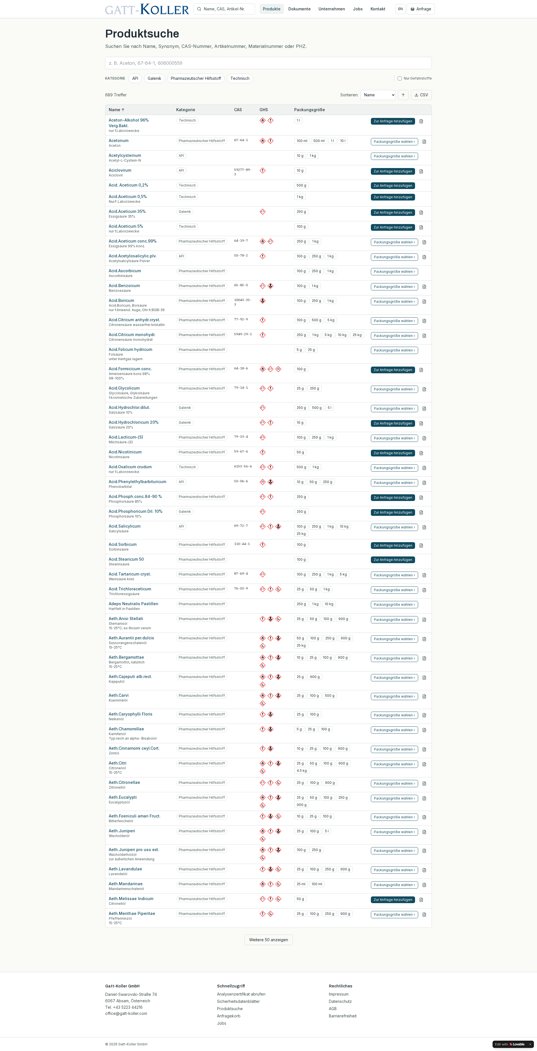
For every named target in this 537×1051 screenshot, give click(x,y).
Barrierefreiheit (343, 1015)
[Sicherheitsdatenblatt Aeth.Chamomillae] (424, 730)
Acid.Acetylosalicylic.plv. (133, 255)
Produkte (272, 8)
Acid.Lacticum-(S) (126, 437)
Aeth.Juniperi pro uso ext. (134, 849)
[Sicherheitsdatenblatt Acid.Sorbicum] (421, 545)
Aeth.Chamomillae (126, 728)
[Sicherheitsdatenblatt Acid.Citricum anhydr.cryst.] (424, 321)
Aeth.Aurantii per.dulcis (131, 637)
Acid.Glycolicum (124, 388)
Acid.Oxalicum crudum (130, 466)
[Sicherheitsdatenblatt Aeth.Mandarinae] (424, 885)
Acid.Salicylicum (124, 526)
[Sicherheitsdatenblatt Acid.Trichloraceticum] (424, 590)
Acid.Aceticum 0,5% (128, 196)
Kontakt (378, 8)
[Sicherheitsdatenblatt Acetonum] (424, 142)
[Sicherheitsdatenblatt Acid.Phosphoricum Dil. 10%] (421, 512)
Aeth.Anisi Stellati (126, 618)
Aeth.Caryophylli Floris (130, 714)
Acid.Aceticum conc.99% (133, 241)
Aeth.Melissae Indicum (131, 898)
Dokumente (299, 8)
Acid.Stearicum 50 (126, 559)
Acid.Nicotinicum (125, 451)
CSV (424, 94)
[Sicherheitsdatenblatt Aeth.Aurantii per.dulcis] (424, 639)
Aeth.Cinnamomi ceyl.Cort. (134, 748)
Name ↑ (117, 109)
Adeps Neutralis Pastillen (133, 603)
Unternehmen (332, 8)
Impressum (338, 994)
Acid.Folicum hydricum (130, 349)
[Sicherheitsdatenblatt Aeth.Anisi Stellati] (424, 620)
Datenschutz (340, 1001)
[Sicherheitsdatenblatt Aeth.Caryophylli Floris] (424, 715)
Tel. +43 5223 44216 (124, 1007)
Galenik (154, 78)
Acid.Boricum (121, 300)
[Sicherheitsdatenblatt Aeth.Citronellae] (424, 783)
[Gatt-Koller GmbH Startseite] (147, 9)
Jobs (358, 8)
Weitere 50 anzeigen (268, 939)
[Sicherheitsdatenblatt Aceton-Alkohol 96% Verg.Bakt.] (421, 121)
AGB (333, 1008)
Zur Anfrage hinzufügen (393, 121)
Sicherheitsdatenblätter (238, 1001)
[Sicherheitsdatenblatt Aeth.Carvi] (424, 696)
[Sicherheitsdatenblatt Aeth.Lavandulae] (424, 870)
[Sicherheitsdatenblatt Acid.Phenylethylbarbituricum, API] (424, 483)
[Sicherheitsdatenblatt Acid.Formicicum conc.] (421, 370)
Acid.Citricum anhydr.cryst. (134, 319)
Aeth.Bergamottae (126, 657)
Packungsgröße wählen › (394, 141)
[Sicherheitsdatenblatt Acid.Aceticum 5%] (421, 227)
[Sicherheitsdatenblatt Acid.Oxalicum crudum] (424, 468)
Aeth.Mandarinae (126, 883)
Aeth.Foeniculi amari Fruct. (135, 816)
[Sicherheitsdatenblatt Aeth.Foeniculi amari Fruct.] (424, 817)
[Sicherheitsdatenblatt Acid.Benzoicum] (424, 287)
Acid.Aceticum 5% (126, 226)
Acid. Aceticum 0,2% (128, 185)
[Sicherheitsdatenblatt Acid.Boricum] (424, 302)
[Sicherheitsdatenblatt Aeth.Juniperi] (424, 832)
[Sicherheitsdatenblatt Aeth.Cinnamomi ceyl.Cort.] (424, 749)
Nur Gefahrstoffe (418, 78)
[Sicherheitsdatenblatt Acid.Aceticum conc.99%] (424, 242)
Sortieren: (349, 94)
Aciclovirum (120, 170)
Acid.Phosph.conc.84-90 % (135, 496)
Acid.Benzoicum (124, 285)
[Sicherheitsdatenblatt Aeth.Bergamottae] (424, 658)
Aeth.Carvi (119, 695)
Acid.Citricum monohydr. (132, 334)
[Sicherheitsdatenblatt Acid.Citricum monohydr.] (424, 336)
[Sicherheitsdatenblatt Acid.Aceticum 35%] (421, 212)
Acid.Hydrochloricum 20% (134, 422)
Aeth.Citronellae (124, 782)
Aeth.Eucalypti (123, 797)
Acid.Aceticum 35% (127, 211)
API (135, 78)
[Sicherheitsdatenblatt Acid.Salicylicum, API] (424, 527)
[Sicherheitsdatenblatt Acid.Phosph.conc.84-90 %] (421, 498)
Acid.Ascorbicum (125, 270)
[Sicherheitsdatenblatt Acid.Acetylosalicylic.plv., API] (424, 257)
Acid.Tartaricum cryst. (130, 574)
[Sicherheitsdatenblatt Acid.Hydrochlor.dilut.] (424, 409)
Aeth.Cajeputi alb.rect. (130, 676)
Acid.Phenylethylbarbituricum (137, 481)
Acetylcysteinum (125, 155)
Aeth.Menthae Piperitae (132, 913)
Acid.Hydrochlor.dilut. (129, 407)
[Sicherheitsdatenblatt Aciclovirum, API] (421, 171)
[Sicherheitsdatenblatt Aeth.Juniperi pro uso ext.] (424, 851)
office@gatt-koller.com (126, 1013)
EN (400, 9)
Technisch (239, 78)
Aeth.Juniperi (122, 830)
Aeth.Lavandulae (125, 868)
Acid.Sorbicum (122, 544)
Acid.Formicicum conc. (130, 368)
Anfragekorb (229, 1015)
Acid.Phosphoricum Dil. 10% (135, 511)
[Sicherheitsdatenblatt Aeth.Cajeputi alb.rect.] (424, 678)
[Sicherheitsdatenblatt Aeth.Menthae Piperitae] (424, 915)
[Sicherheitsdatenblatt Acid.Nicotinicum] (421, 453)
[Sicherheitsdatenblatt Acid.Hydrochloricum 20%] (421, 423)
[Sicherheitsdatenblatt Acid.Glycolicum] (424, 389)
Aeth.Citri (117, 763)
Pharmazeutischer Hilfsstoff (196, 78)
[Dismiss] (530, 1044)
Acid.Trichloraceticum (130, 588)
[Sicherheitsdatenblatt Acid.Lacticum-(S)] (424, 438)
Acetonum (118, 140)
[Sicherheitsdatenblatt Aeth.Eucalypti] (424, 798)
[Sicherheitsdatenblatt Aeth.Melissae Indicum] (421, 900)
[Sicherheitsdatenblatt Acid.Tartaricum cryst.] (424, 575)
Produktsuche (230, 1008)
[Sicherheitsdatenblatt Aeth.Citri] (424, 764)
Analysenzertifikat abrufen (241, 994)
